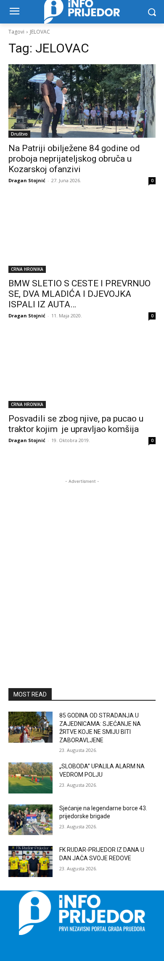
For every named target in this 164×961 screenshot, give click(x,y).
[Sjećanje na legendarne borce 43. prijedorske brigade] (30, 819)
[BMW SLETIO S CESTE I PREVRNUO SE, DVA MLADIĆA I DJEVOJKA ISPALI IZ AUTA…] (82, 236)
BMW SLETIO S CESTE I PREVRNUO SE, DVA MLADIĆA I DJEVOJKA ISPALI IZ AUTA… (79, 293)
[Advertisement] (82, 567)
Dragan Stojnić (26, 180)
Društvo (19, 134)
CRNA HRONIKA (27, 269)
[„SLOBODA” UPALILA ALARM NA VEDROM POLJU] (30, 777)
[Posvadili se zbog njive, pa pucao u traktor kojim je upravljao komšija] (82, 371)
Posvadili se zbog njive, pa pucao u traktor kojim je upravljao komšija (75, 424)
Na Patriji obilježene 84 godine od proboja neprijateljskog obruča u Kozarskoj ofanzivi (74, 158)
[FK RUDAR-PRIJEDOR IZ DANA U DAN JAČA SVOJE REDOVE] (30, 861)
